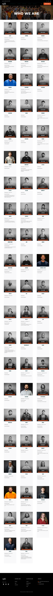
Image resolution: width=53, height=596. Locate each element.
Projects (16, 581)
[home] (4, 4)
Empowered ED (28, 583)
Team (15, 583)
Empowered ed (13, 3)
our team (24, 3)
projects (34, 3)
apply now (47, 3)
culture (29, 3)
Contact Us (16, 584)
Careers (27, 581)
